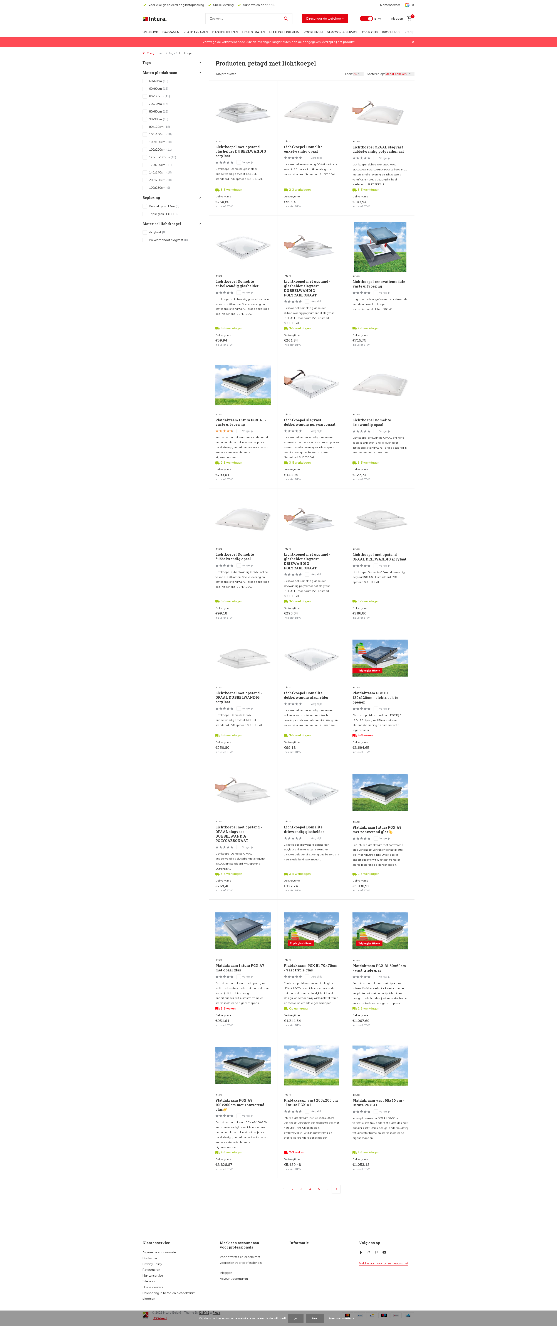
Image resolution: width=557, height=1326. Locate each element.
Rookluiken (313, 32)
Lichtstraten (253, 32)
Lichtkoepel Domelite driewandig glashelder (304, 829)
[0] (408, 18)
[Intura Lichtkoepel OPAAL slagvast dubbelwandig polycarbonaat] (380, 112)
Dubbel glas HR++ (164, 206)
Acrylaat (157, 232)
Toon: (349, 74)
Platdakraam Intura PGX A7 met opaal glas (239, 967)
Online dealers (153, 1287)
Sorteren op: (376, 74)
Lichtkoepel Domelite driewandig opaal (371, 422)
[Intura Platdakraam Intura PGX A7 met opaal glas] (243, 931)
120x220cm (160, 165)
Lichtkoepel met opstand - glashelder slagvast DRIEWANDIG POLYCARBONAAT (307, 561)
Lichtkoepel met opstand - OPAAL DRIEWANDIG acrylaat (379, 556)
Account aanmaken (234, 1279)
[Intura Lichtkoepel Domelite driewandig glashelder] (311, 792)
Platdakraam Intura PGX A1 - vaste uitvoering (240, 422)
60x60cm (158, 81)
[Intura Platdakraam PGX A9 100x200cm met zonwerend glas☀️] (243, 1065)
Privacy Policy (152, 1264)
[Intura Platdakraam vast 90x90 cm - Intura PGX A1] (380, 1065)
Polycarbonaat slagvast (168, 240)
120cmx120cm (162, 157)
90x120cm (159, 127)
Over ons (370, 32)
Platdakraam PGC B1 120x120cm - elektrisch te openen (375, 697)
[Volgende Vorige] (336, 1189)
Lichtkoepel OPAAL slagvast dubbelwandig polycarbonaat (378, 149)
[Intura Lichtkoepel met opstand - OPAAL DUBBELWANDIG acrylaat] (243, 658)
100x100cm (160, 134)
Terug (150, 53)
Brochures (391, 32)
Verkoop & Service (342, 32)
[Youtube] (384, 1252)
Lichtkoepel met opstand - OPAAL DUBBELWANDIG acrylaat (238, 697)
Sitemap (149, 1281)
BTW (377, 18)
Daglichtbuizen (225, 32)
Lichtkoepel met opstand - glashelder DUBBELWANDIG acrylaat (240, 151)
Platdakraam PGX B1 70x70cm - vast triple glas (310, 967)
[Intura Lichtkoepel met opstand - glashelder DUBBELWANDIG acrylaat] (243, 112)
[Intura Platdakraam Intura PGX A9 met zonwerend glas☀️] (380, 792)
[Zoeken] (286, 18)
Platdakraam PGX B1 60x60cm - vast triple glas (379, 968)
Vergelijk (247, 162)
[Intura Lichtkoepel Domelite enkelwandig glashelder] (243, 246)
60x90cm (158, 89)
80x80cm (158, 112)
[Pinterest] (376, 1252)
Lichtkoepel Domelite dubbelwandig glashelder (306, 695)
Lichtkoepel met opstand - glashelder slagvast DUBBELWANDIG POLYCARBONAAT (307, 288)
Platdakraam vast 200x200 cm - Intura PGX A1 (311, 1102)
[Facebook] (360, 1252)
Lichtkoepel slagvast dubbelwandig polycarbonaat (310, 422)
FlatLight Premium (284, 32)
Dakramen (171, 32)
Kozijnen (412, 32)
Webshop (150, 32)
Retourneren (151, 1270)
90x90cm (158, 119)
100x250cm (159, 188)
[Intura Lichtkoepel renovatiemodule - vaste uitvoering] (380, 247)
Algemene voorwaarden (160, 1252)
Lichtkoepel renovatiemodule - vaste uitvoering (379, 283)
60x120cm (159, 96)
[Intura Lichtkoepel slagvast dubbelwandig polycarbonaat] (311, 385)
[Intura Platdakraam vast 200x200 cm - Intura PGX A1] (311, 1065)
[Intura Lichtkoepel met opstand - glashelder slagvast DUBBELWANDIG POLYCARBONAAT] (311, 246)
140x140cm (160, 173)
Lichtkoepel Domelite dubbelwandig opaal (234, 556)
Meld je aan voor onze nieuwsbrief (383, 1263)
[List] (339, 74)
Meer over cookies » (341, 1318)
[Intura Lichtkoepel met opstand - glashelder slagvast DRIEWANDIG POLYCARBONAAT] (311, 519)
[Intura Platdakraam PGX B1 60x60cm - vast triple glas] (380, 931)
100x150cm (160, 142)
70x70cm (158, 104)
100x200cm (160, 150)
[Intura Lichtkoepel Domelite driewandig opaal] (380, 385)
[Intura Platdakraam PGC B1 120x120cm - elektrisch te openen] (380, 658)
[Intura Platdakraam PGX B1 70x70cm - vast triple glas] (311, 931)
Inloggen (226, 1273)
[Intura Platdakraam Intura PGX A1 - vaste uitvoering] (243, 385)
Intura (219, 141)
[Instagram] (368, 1252)
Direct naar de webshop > (325, 18)
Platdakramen (196, 32)
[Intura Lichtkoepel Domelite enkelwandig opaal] (311, 112)
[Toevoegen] (263, 204)
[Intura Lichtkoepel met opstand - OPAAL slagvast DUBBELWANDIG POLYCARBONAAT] (243, 792)
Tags (172, 53)
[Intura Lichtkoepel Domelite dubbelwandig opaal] (243, 519)
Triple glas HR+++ (164, 214)
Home (160, 53)
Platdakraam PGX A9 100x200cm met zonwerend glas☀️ (239, 1105)
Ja (295, 1318)
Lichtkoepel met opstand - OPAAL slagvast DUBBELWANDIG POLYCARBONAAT (238, 834)
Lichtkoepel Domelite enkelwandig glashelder (236, 283)
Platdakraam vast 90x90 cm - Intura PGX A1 (378, 1102)
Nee (314, 1318)
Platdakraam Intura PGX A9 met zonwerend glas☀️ (376, 829)
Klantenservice (390, 5)
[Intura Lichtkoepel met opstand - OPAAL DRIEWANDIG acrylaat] (380, 520)
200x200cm (160, 180)
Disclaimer (150, 1258)
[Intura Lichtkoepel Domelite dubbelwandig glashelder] (311, 658)
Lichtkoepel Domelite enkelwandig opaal (303, 149)
